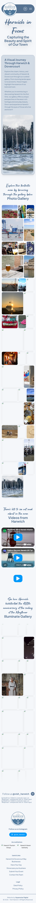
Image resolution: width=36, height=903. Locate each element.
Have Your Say (16, 865)
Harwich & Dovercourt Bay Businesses (16, 860)
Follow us (15, 793)
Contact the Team (16, 875)
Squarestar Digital (21, 897)
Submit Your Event (16, 871)
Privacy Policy (18, 889)
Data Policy (18, 885)
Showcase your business (16, 868)
